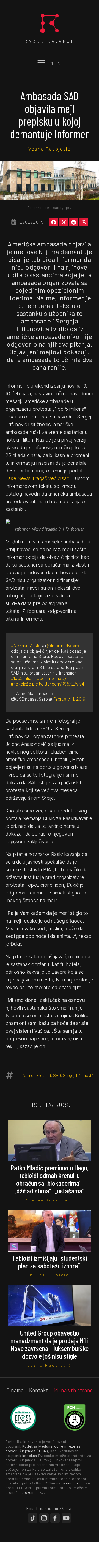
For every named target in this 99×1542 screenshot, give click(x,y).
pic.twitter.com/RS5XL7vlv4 (58, 684)
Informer (26, 1075)
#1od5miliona (23, 678)
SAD (57, 1075)
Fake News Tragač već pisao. (38, 478)
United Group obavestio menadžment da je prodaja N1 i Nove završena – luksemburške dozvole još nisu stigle (49, 1344)
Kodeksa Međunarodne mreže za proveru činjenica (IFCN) (43, 1448)
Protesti (43, 1075)
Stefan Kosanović (49, 1200)
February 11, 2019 (69, 699)
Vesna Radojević (49, 149)
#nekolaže (21, 684)
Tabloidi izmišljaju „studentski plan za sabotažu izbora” (49, 1262)
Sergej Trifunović (78, 1075)
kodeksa (29, 1456)
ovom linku (71, 1483)
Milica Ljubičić (49, 1274)
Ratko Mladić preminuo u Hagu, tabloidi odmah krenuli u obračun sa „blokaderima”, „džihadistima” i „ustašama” (49, 1179)
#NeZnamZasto (26, 645)
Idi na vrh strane (73, 1390)
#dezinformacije (52, 678)
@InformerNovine (64, 645)
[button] (54, 222)
